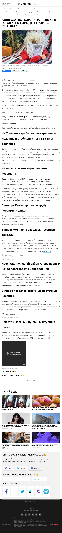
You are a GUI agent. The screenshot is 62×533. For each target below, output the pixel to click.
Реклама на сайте (31, 506)
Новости (4, 3)
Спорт (19, 15)
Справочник (5, 4)
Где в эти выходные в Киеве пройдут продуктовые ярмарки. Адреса (44, 408)
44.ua (35, 181)
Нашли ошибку (5, 368)
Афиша (8, 3)
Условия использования (30, 501)
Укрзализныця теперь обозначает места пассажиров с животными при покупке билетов (15, 445)
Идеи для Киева (9, 9)
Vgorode (15, 83)
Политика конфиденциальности (31, 510)
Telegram (51, 128)
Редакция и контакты (31, 503)
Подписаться (41, 479)
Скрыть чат (31, 380)
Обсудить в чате (14, 368)
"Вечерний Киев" (29, 280)
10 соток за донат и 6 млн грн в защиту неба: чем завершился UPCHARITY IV (45, 444)
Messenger (37, 468)
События (9, 12)
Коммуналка (41, 12)
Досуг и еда (52, 12)
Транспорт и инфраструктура (24, 12)
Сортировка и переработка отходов (45, 9)
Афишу (41, 4)
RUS (55, 4)
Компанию (48, 4)
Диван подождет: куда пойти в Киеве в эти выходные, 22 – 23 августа (15, 425)
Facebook (47, 251)
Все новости (41, 15)
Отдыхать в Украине (24, 9)
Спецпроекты (29, 15)
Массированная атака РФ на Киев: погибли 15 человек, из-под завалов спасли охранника (44, 426)
